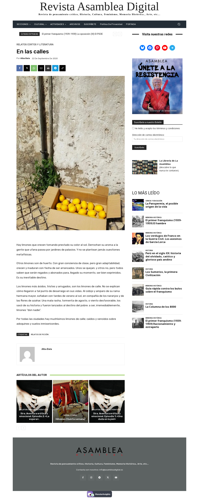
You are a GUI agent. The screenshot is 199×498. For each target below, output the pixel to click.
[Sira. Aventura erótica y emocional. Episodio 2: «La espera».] (34, 401)
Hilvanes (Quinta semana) (70, 419)
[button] (179, 24)
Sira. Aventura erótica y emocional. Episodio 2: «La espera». (34, 416)
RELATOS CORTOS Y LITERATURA (34, 44)
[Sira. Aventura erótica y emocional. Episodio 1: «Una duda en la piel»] (107, 401)
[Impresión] (48, 68)
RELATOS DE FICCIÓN (40, 334)
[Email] (41, 68)
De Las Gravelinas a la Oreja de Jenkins (62, 34)
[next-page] (23, 428)
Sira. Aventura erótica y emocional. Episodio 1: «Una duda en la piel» (107, 416)
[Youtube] (116, 478)
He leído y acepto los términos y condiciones (157, 128)
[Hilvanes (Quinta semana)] (70, 401)
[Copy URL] (62, 68)
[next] (120, 34)
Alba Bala (25, 58)
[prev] (115, 34)
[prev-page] (18, 428)
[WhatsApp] (34, 68)
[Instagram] (91, 478)
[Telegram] (55, 68)
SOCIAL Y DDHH (70, 415)
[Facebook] (19, 68)
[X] (27, 68)
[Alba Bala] (29, 354)
